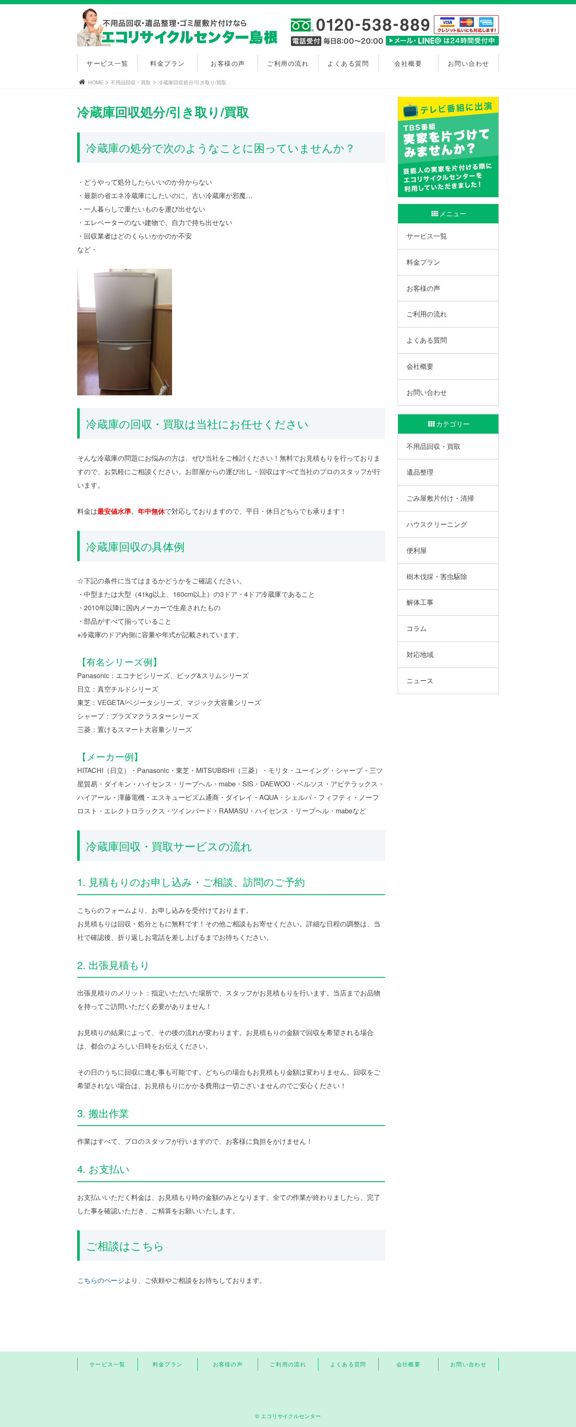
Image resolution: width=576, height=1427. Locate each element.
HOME (95, 82)
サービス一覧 (107, 63)
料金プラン (167, 63)
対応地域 (419, 654)
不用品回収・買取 (130, 82)
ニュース (419, 680)
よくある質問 (348, 63)
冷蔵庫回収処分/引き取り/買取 (192, 82)
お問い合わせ (469, 63)
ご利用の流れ (288, 63)
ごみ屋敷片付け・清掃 (440, 498)
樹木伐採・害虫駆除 (436, 576)
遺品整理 (419, 472)
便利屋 (416, 550)
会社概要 (408, 63)
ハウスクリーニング (436, 524)
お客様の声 (227, 63)
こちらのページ (100, 1280)
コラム (416, 628)
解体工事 (419, 602)
